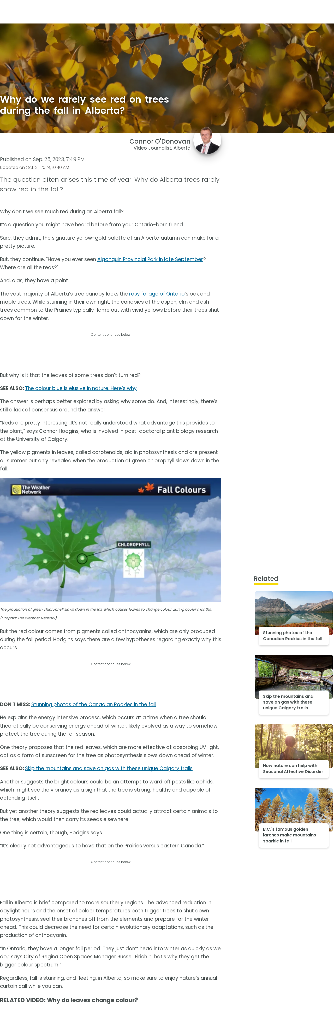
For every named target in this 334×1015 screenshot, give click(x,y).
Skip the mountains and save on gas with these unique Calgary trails (109, 768)
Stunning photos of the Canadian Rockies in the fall (93, 704)
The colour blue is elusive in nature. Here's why (81, 388)
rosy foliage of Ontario (157, 293)
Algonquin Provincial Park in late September (150, 259)
